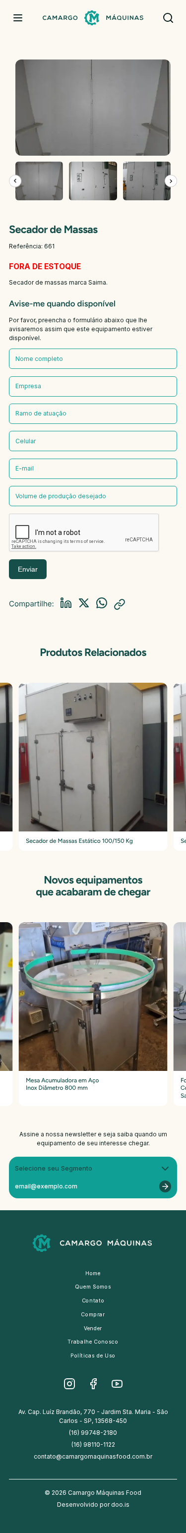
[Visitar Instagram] (69, 1384)
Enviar (28, 569)
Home (93, 1273)
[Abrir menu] (18, 18)
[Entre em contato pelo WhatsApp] (102, 604)
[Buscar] (168, 18)
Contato (93, 1300)
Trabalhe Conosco (92, 1342)
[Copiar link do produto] (119, 604)
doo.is (120, 1504)
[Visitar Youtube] (117, 1384)
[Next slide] (171, 181)
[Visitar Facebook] (93, 1384)
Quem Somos (93, 1287)
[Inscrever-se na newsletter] (165, 1186)
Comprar (93, 1314)
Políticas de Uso (93, 1356)
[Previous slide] (15, 181)
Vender (93, 1328)
